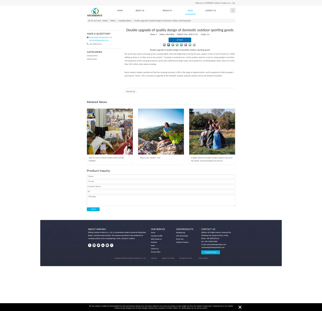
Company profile (156, 236)
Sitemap (154, 258)
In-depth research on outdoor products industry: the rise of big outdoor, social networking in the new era (211, 159)
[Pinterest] (111, 245)
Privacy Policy (155, 252)
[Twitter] (98, 245)
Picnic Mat (180, 239)
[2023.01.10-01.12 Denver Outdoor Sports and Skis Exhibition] (110, 132)
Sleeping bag (130, 92)
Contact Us (155, 249)
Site (208, 35)
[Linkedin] (94, 245)
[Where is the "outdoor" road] (161, 132)
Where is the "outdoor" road (150, 158)
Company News (92, 56)
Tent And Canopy (182, 236)
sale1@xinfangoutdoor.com (216, 245)
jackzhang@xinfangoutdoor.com (213, 247)
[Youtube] (103, 245)
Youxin (172, 258)
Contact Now (210, 252)
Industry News (92, 59)
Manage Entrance (185, 258)
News (153, 246)
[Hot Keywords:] (233, 10)
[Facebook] (89, 245)
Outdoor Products (182, 242)
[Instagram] (107, 245)
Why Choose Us (156, 239)
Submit (93, 209)
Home (153, 233)
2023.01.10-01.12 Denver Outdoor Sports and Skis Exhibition (106, 159)
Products (154, 242)
